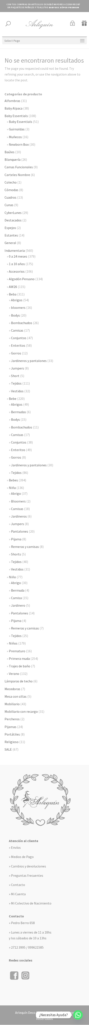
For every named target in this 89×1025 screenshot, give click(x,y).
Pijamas (10, 727)
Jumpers (17, 368)
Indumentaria (15, 250)
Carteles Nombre (17, 175)
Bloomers (18, 501)
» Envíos (15, 847)
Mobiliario (12, 704)
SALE (8, 749)
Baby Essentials (16, 116)
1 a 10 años (17, 264)
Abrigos (16, 300)
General (10, 243)
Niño (12, 577)
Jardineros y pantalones (29, 361)
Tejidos (16, 383)
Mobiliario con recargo (21, 711)
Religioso (12, 742)
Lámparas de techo (19, 681)
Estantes (11, 235)
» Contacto (17, 885)
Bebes (13, 480)
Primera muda (19, 658)
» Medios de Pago (21, 857)
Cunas (9, 205)
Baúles (9, 152)
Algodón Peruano (22, 279)
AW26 (13, 286)
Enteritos (18, 345)
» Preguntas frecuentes (26, 875)
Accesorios (17, 271)
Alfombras (12, 101)
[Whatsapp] (78, 1015)
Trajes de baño (19, 666)
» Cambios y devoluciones (27, 866)
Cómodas (11, 190)
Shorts (16, 554)
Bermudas (18, 412)
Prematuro (17, 651)
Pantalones (19, 531)
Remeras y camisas (25, 546)
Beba (12, 294)
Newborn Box (19, 144)
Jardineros (19, 516)
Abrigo (16, 493)
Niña (12, 487)
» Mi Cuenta (17, 894)
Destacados (13, 220)
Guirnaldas (17, 129)
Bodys (15, 315)
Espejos (10, 228)
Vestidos (17, 391)
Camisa (16, 598)
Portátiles (12, 734)
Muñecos (15, 137)
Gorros (16, 353)
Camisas (17, 330)
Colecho (11, 182)
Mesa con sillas (16, 696)
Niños (13, 643)
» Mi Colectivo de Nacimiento (30, 903)
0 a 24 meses (18, 256)
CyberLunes (13, 212)
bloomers (18, 307)
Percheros (12, 719)
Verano (14, 673)
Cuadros (10, 197)
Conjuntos (18, 338)
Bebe (12, 398)
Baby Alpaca (13, 108)
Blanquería (13, 159)
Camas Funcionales (19, 167)
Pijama (16, 539)
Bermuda (17, 590)
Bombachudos (21, 323)
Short (15, 376)
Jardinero (18, 605)
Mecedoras (12, 689)
